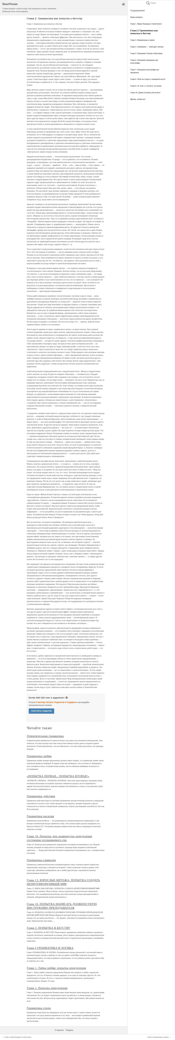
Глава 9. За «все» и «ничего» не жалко (145, 85)
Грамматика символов (41, 860)
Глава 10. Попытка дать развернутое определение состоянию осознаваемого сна (59, 838)
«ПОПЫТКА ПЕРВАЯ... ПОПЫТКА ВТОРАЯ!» (58, 776)
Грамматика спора (39, 1008)
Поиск (150, 3)
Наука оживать (136, 17)
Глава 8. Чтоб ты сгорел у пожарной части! (147, 79)
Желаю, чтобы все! (138, 99)
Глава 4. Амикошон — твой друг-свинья (146, 46)
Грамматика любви (39, 756)
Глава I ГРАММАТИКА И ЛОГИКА (50, 948)
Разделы (69, 1030)
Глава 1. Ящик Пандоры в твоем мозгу (146, 23)
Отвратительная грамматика (45, 736)
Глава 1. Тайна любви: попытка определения (56, 968)
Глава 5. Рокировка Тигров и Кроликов (146, 53)
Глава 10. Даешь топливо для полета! (145, 92)
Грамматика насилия (40, 816)
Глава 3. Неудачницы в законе (142, 40)
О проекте (59, 1030)
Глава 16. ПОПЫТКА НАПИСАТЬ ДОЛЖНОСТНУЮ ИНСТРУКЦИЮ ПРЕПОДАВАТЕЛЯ (62, 906)
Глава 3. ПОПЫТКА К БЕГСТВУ (48, 928)
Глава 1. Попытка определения (47, 988)
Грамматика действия (41, 796)
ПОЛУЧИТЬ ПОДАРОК (41, 711)
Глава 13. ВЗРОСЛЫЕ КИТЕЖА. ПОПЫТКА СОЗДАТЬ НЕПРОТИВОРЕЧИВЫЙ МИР (63, 882)
